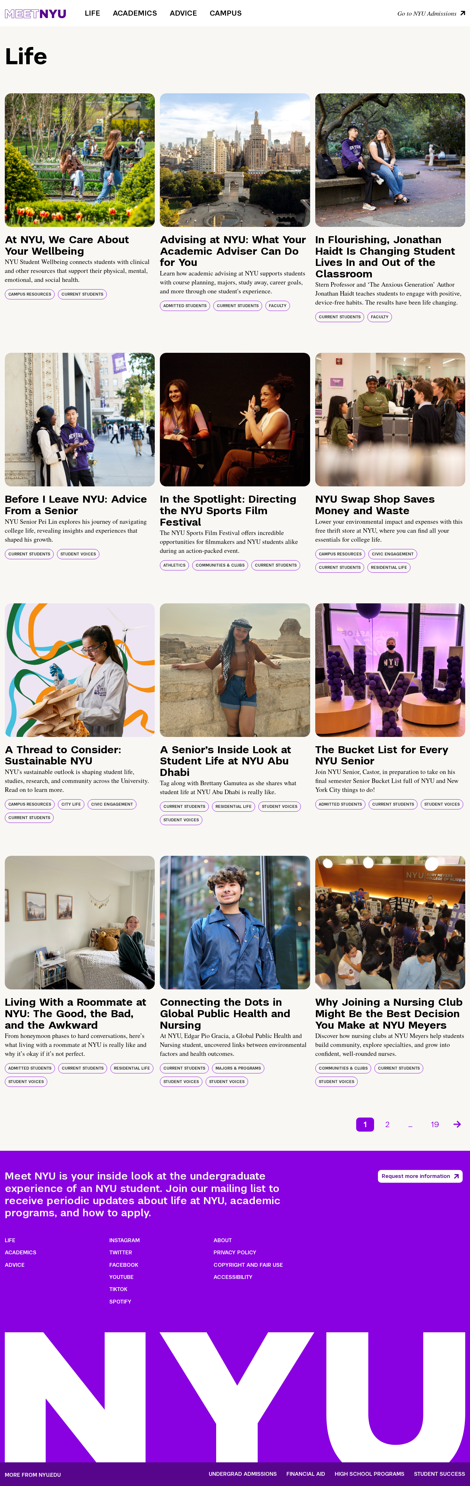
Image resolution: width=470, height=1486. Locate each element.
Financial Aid (305, 1474)
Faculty (277, 305)
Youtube (121, 1277)
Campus (226, 13)
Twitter (120, 1252)
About (223, 1240)
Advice (183, 13)
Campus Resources (29, 294)
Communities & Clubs (220, 565)
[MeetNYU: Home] (35, 13)
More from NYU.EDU (33, 1475)
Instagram (124, 1240)
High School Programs (369, 1474)
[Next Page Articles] (457, 1124)
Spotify (120, 1301)
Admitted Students (185, 305)
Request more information (416, 1176)
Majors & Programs (238, 1068)
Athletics (174, 565)
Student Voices (78, 554)
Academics (135, 13)
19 (435, 1124)
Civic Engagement (393, 554)
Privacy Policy (235, 1252)
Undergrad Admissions (243, 1474)
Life (92, 13)
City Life (71, 804)
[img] (80, 160)
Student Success (439, 1474)
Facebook (123, 1265)
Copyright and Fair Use (248, 1265)
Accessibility (233, 1277)
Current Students (82, 294)
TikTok (118, 1289)
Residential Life (389, 567)
